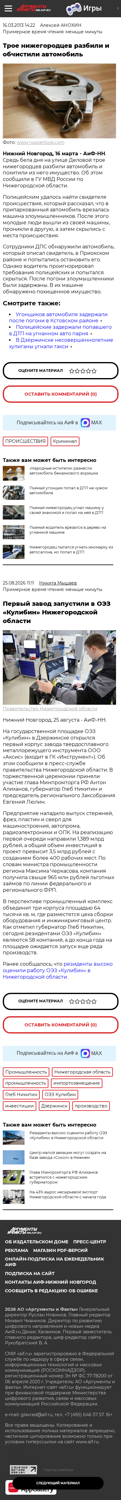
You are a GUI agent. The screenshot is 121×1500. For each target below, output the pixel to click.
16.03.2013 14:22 (19, 25)
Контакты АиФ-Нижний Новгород (50, 1282)
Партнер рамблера (58, 1470)
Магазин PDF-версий (60, 1250)
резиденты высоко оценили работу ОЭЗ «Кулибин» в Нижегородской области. (58, 970)
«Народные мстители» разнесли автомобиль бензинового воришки (63, 470)
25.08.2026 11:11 (18, 583)
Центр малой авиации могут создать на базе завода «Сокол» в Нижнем (67, 1155)
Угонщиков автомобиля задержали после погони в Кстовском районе (58, 318)
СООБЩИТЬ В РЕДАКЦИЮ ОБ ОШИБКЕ (51, 1291)
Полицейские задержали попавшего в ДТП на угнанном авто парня (60, 330)
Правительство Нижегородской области (50, 708)
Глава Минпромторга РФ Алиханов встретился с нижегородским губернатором (63, 1177)
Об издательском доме (36, 1242)
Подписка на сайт (30, 1273)
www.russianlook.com (41, 142)
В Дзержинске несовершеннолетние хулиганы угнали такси (61, 343)
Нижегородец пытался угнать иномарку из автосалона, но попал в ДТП (71, 549)
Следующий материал (58, 1483)
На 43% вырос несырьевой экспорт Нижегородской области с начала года (67, 1194)
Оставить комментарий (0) (61, 394)
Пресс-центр (89, 1242)
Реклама (16, 1250)
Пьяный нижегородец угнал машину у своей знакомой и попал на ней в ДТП (66, 510)
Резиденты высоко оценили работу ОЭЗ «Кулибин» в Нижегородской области (68, 1135)
